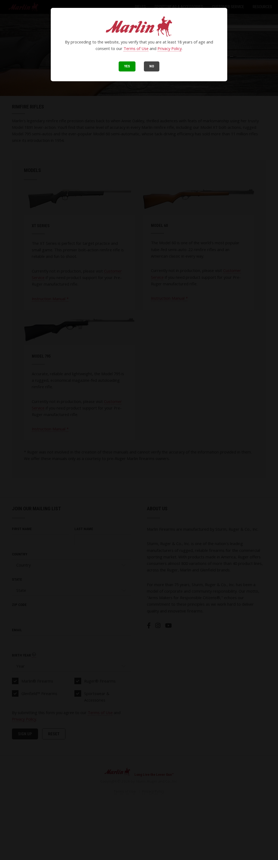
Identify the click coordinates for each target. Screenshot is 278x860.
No (151, 66)
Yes (127, 66)
